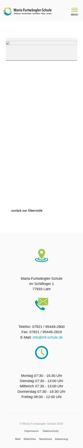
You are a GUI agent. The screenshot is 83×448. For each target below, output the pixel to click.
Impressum (31, 430)
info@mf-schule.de (48, 337)
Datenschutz (51, 430)
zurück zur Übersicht (27, 210)
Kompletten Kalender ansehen (50, 207)
